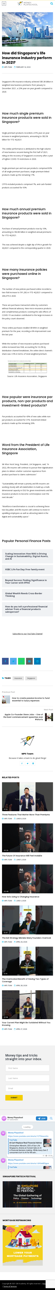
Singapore (31, 678)
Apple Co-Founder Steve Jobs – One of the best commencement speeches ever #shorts (23, 717)
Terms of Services (10, 1286)
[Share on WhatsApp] (21, 661)
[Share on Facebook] (5, 661)
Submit (14, 1097)
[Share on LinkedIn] (37, 661)
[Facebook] (22, 763)
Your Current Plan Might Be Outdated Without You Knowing (26, 1023)
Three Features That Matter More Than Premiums (26, 814)
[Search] (51, 3)
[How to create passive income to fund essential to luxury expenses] (6, 699)
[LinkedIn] (33, 763)
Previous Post (8, 692)
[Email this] (29, 661)
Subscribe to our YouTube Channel (27, 633)
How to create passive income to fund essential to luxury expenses (31, 699)
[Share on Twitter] (13, 661)
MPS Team (8, 67)
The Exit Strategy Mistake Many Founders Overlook (26, 938)
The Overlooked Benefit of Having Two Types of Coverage (25, 980)
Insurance (18, 678)
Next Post (48, 709)
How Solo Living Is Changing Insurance (20, 896)
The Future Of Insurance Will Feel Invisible (22, 855)
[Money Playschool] (27, 3)
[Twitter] (27, 763)
